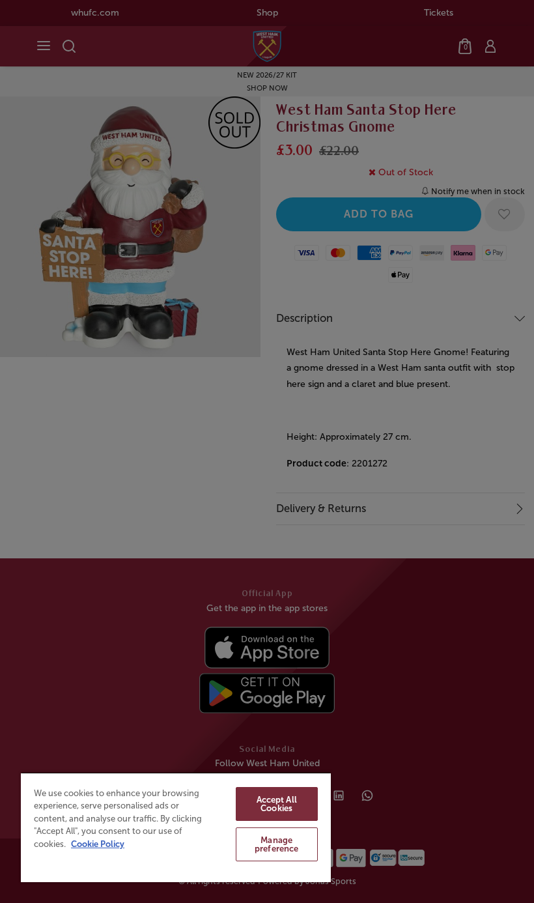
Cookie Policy (97, 844)
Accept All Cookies (277, 804)
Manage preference (276, 844)
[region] (176, 827)
